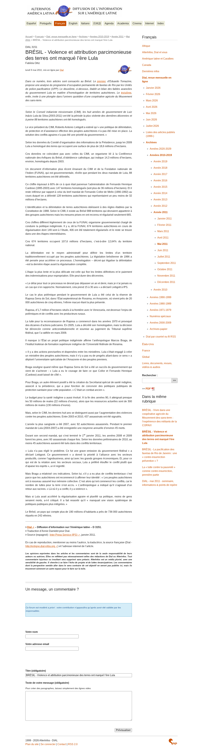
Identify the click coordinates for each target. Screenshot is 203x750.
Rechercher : (150, 375)
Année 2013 (160, 199)
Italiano (85, 23)
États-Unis (148, 344)
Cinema (137, 23)
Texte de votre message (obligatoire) (47, 682)
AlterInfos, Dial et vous (154, 52)
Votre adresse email (37, 644)
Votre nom (31, 632)
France (146, 350)
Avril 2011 (163, 237)
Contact (61, 744)
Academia (123, 23)
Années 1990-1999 (160, 297)
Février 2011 (164, 225)
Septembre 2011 (166, 263)
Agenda (109, 23)
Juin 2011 (162, 250)
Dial (62, 70)
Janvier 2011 (164, 218)
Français (60, 23)
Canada (146, 65)
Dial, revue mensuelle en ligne (61, 36)
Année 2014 (160, 193)
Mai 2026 (151, 113)
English (73, 23)
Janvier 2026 (153, 87)
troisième (126, 92)
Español (31, 23)
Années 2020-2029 (160, 148)
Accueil (29, 36)
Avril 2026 (151, 107)
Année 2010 (160, 289)
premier (101, 81)
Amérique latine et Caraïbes (158, 58)
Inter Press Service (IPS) (63, 534)
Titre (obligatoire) (35, 670)
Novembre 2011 (166, 275)
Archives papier (158, 329)
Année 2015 (160, 186)
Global (146, 357)
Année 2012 (160, 206)
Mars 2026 (152, 100)
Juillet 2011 (163, 256)
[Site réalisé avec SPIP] (173, 742)
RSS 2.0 (73, 744)
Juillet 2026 (152, 126)
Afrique (146, 46)
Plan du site (32, 744)
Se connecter (48, 744)
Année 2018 (160, 167)
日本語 (97, 23)
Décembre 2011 (166, 282)
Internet (149, 23)
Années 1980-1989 (160, 303)
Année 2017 (160, 174)
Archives (83, 36)
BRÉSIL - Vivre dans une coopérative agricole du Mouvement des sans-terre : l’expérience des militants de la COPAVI (159, 418)
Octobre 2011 (164, 269)
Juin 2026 (151, 119)
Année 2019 (160, 161)
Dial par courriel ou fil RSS (161, 336)
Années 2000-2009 (160, 322)
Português (45, 23)
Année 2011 (117, 36)
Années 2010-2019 (99, 36)
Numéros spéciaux (160, 316)
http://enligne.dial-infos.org (40, 546)
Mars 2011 (163, 231)
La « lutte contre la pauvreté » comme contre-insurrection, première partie (158, 471)
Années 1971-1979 (160, 310)
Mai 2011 (162, 244)
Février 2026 (153, 94)
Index (160, 23)
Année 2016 (160, 180)
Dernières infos (150, 71)
